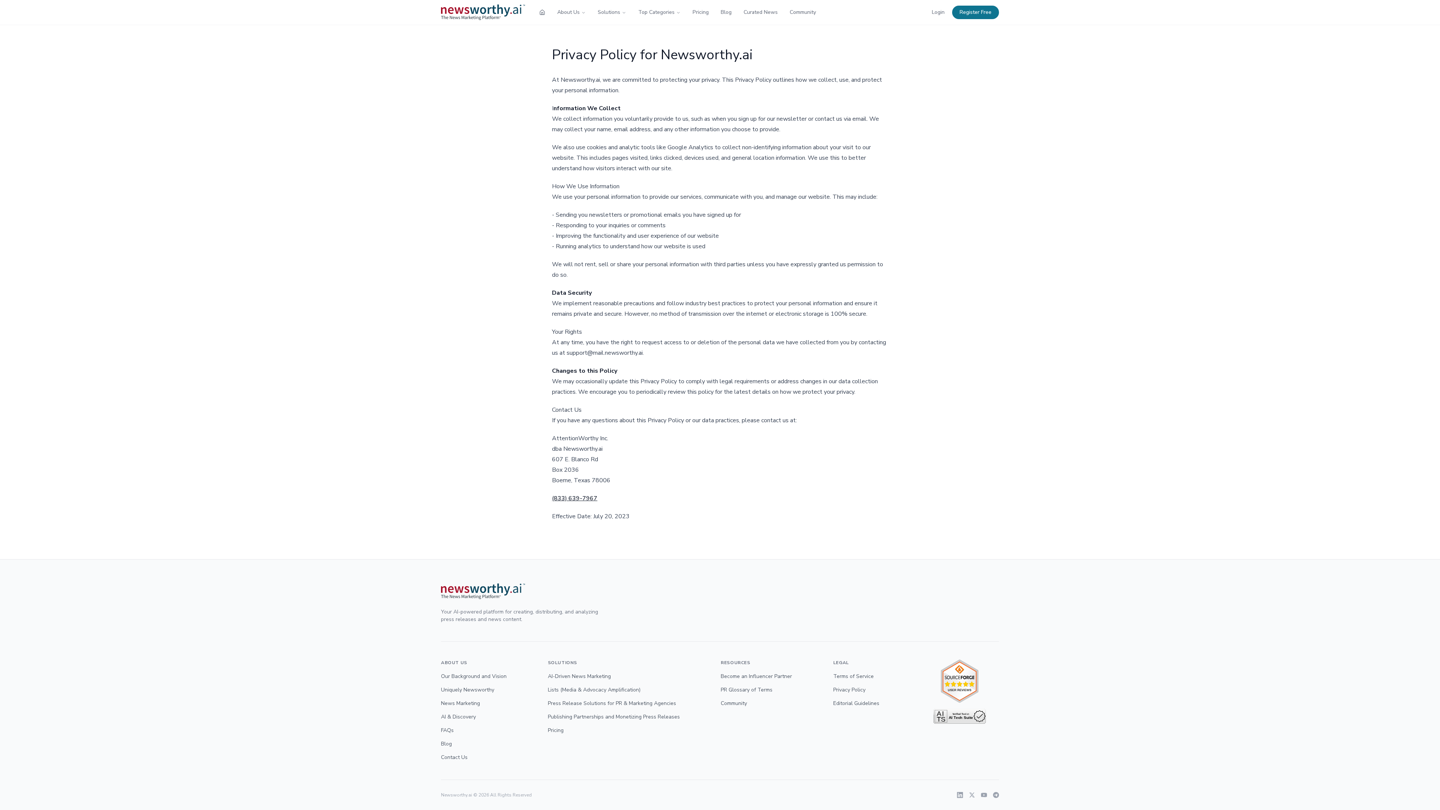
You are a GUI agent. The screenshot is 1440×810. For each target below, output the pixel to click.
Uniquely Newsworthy (467, 689)
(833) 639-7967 (574, 498)
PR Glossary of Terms (746, 689)
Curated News (761, 12)
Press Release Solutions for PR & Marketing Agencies (612, 703)
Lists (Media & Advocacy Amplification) (594, 689)
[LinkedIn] (960, 795)
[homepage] (542, 12)
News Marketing (460, 703)
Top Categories (656, 12)
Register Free (976, 12)
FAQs (447, 730)
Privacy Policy (849, 689)
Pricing (701, 12)
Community (803, 12)
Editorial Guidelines (856, 703)
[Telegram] (996, 795)
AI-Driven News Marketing (579, 676)
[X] (972, 795)
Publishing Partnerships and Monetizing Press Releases (614, 716)
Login (938, 12)
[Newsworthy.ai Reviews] (959, 681)
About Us (568, 12)
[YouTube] (984, 795)
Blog (726, 12)
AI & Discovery (458, 716)
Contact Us (454, 757)
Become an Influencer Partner (756, 676)
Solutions (609, 12)
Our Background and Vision (474, 676)
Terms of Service (853, 676)
